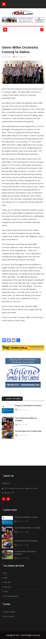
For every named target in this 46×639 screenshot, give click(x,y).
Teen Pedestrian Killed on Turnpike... (28, 528)
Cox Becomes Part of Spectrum (28, 431)
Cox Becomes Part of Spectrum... (26, 541)
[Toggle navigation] (4, 4)
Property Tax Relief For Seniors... (26, 517)
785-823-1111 (9, 493)
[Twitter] (8, 499)
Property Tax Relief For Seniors (28, 405)
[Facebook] (4, 499)
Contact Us (6, 483)
